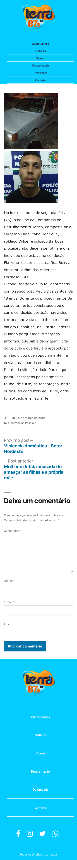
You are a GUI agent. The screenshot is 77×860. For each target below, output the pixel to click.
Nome (9, 580)
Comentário (12, 530)
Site (6, 623)
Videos (40, 58)
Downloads (40, 72)
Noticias (40, 50)
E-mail (9, 602)
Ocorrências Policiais (22, 423)
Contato (40, 80)
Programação (40, 65)
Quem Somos (40, 43)
